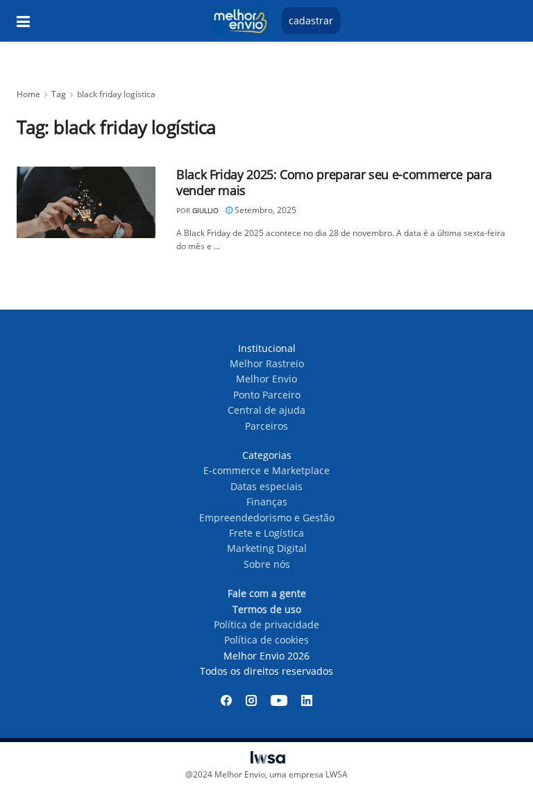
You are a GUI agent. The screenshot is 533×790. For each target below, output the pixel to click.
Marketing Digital (267, 548)
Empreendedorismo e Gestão (267, 517)
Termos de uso (266, 609)
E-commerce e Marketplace (266, 470)
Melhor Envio (266, 378)
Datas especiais (266, 486)
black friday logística (116, 94)
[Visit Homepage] (240, 21)
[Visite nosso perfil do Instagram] (251, 700)
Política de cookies (266, 639)
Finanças (266, 501)
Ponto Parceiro (267, 394)
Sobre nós (267, 564)
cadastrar (311, 20)
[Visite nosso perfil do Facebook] (226, 700)
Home (28, 94)
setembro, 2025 (264, 210)
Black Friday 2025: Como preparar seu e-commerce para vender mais (333, 182)
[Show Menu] (23, 21)
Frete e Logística (266, 532)
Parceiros (266, 425)
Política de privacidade (266, 624)
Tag (58, 94)
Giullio (205, 210)
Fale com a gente (267, 593)
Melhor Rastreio (267, 363)
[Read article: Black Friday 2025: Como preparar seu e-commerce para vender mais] (86, 202)
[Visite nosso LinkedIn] (306, 700)
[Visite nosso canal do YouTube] (279, 700)
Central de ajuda (266, 410)
